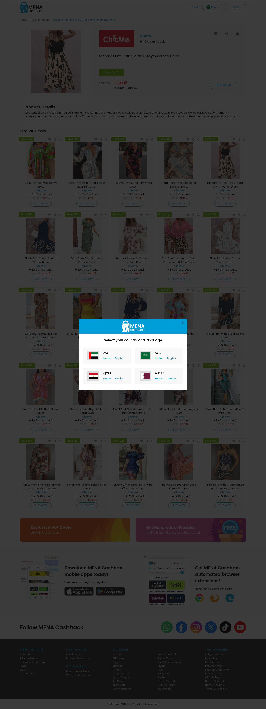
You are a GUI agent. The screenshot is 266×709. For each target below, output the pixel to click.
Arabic (107, 358)
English (119, 358)
